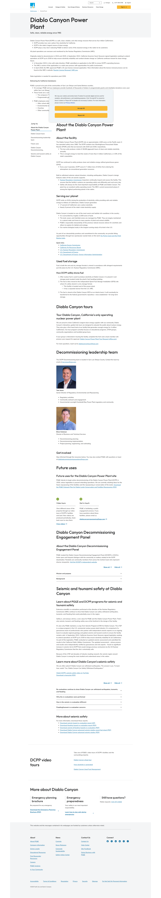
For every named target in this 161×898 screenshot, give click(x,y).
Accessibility (34, 881)
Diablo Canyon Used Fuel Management (87, 769)
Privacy (75, 881)
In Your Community (36, 870)
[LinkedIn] (116, 841)
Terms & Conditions (49, 881)
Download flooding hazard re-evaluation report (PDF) (78, 725)
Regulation (64, 881)
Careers (32, 862)
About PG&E (34, 841)
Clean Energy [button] (99, 7)
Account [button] (50, 7)
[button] (107, 2)
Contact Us (85, 841)
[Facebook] (108, 841)
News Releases (61, 845)
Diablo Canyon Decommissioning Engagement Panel (37, 149)
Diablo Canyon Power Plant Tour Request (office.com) (98, 339)
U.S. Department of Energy (69, 252)
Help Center (85, 845)
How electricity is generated (83, 765)
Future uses (35, 144)
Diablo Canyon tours (38, 134)
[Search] (99, 3)
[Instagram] (124, 841)
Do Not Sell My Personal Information (114, 881)
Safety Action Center (63, 855)
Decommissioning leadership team (40, 139)
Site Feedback (86, 849)
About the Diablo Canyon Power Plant (40, 128)
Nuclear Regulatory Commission (71, 180)
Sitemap (95, 881)
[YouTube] (120, 841)
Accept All (81, 108)
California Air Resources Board (70, 248)
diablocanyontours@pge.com (88, 344)
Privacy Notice (70, 103)
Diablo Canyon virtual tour (82, 760)
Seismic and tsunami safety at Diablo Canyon (41, 155)
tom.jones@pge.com (69, 362)
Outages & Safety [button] (60, 7)
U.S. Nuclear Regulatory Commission (72, 250)
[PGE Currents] (128, 841)
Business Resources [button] (87, 7)
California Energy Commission (70, 245)
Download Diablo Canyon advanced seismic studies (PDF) (80, 732)
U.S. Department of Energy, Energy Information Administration (81, 255)
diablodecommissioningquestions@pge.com (73, 459)
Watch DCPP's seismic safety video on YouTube (72, 673)
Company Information (37, 845)
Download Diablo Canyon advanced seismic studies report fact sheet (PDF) (85, 730)
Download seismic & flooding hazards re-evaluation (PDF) (79, 728)
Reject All (81, 115)
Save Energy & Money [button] (74, 7)
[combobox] (95, 2)
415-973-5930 (116, 802)
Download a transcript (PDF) (66, 675)
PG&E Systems (35, 866)
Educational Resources (38, 852)
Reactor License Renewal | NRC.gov (65, 70)
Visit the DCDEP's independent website (83, 562)
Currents (58, 841)
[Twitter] (112, 841)
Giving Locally (35, 849)
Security (85, 881)
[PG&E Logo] (32, 5)
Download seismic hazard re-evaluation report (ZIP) (77, 723)
